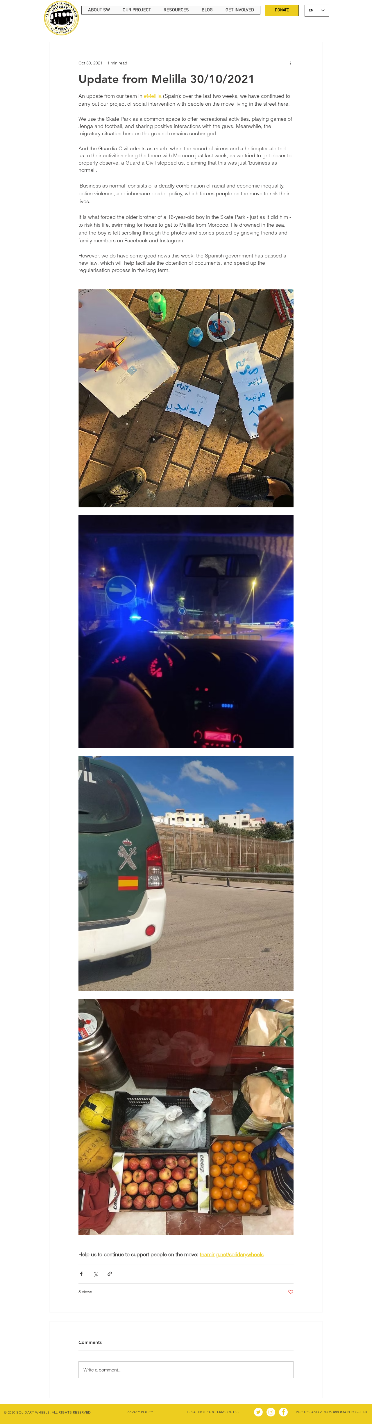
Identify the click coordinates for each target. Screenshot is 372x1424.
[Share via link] (109, 1274)
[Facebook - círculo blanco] (283, 1412)
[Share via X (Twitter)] (95, 1274)
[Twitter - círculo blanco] (258, 1412)
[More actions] (290, 63)
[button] (99, 10)
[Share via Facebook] (81, 1274)
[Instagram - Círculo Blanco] (271, 1412)
